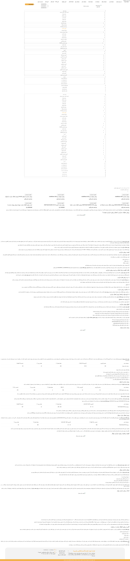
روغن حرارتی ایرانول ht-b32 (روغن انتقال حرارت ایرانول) (18, 196)
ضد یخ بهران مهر (64, 81)
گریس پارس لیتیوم (64, 159)
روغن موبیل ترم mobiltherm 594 (56, 196)
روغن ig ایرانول (63, 107)
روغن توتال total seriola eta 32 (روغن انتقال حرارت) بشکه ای (114, 205)
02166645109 (65, 267)
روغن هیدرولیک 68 (64, 26)
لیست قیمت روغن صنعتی (64, 12)
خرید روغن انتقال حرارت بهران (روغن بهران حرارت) (20, 205)
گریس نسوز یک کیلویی (63, 69)
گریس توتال (64, 62)
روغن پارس (64, 17)
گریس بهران (64, 71)
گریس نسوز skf (63, 55)
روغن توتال (64, 19)
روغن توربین (64, 35)
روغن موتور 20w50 (63, 48)
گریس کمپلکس (63, 67)
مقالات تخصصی (64, 87)
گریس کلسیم (64, 51)
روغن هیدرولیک (64, 24)
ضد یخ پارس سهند (64, 83)
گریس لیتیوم (64, 150)
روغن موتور (64, 44)
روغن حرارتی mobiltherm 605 (122, 196)
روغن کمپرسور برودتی (63, 32)
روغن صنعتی (64, 94)
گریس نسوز (64, 53)
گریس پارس (64, 73)
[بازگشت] (128, 181)
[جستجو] (48, 6)
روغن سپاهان (64, 15)
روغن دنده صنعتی (64, 39)
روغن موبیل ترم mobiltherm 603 (89, 196)
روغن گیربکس (64, 37)
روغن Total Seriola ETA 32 (124, 424)
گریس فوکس (63, 58)
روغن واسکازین (63, 41)
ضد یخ (64, 161)
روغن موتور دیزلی (64, 46)
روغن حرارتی (64, 28)
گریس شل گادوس (64, 56)
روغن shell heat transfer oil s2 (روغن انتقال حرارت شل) (83, 205)
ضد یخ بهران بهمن (64, 78)
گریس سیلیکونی (63, 64)
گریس (64, 50)
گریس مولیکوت (63, 60)
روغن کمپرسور (64, 30)
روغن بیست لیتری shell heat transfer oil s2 (54, 205)
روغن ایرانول (64, 21)
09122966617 (60, 267)
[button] (65, 93)
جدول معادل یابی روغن (64, 85)
